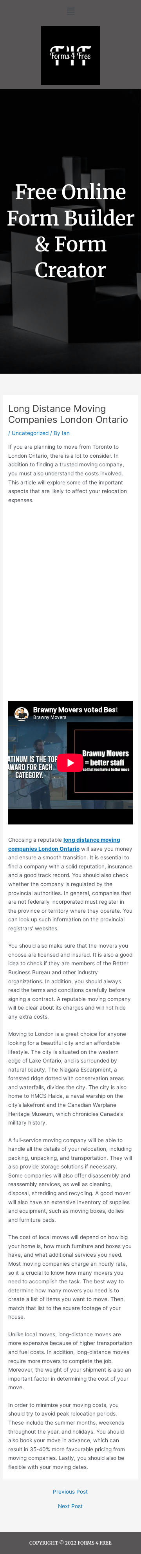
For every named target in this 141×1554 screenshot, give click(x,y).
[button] (70, 11)
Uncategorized (30, 433)
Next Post (70, 1506)
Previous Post (70, 1492)
